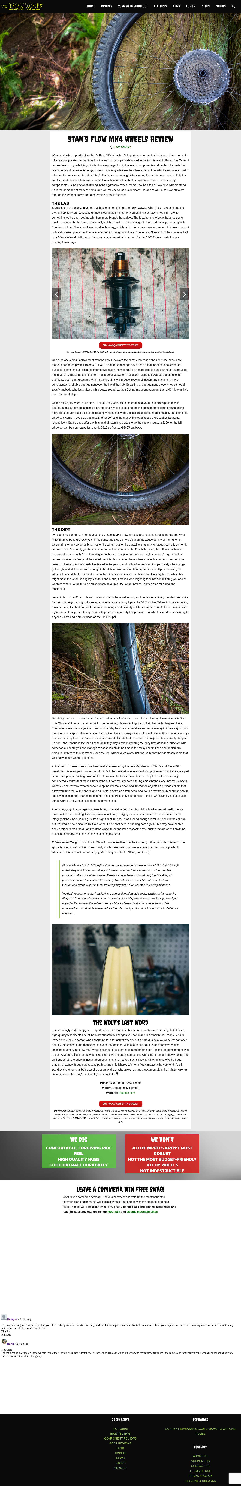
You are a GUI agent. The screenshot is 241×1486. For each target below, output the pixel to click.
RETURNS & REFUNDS (200, 1480)
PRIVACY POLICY (200, 1475)
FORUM (120, 1453)
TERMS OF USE (200, 1470)
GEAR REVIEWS (120, 1443)
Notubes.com (126, 1092)
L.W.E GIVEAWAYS (209, 1428)
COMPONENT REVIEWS (120, 1438)
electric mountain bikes (142, 1211)
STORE (120, 1463)
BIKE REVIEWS (120, 1433)
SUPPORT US (200, 1461)
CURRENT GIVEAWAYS (181, 1428)
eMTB (120, 1448)
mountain (113, 1211)
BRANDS (120, 1468)
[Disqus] (120, 1265)
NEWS (120, 1458)
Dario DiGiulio (122, 147)
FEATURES (120, 1428)
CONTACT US (200, 1466)
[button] (233, 5)
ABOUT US (200, 1456)
